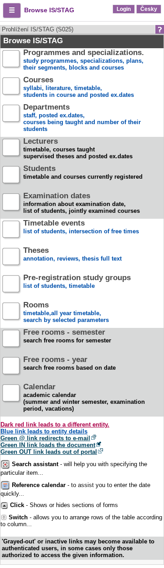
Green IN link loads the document (47, 445)
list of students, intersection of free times (81, 227)
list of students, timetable (77, 282)
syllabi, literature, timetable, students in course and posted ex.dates (78, 87)
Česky (148, 9)
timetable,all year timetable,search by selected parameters (66, 312)
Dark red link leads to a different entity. (54, 424)
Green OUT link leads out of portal (48, 451)
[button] (12, 10)
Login (124, 9)
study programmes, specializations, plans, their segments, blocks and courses (83, 60)
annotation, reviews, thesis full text (72, 254)
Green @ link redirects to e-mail (45, 438)
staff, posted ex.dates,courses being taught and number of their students (82, 118)
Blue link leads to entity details (43, 431)
